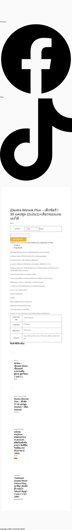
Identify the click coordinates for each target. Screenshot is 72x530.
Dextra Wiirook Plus (33, 243)
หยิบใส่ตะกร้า (18, 239)
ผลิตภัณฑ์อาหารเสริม (46, 243)
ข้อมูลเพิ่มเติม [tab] (18, 248)
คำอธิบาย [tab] (17, 245)
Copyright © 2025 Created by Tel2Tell (12, 529)
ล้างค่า (42, 229)
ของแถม (17, 229)
